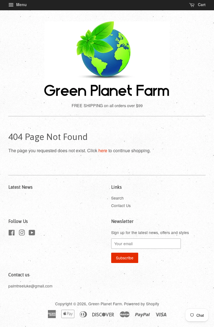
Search (117, 198)
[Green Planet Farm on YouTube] (32, 233)
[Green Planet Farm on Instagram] (22, 233)
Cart (201, 4)
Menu (21, 4)
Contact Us (121, 205)
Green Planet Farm (105, 303)
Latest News (20, 187)
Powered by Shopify (141, 303)
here (102, 150)
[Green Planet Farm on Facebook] (11, 233)
